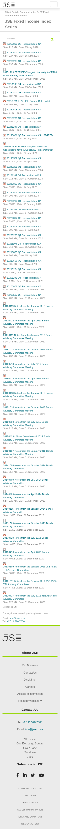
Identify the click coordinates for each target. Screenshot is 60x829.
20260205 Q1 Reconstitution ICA (24, 61)
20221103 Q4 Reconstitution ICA (24, 209)
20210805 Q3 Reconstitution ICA (24, 252)
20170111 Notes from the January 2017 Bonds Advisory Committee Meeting (27, 337)
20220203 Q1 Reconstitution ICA (24, 235)
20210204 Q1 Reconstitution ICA (24, 269)
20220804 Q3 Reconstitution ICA (24, 218)
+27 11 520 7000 (16, 621)
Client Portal (11, 12)
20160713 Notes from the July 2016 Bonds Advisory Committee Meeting (25, 366)
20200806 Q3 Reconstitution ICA (24, 286)
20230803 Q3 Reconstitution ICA (24, 183)
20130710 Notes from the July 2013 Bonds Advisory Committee (25, 539)
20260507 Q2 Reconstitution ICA (24, 52)
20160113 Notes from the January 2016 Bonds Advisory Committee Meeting (27, 395)
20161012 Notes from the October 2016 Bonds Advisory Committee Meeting (28, 351)
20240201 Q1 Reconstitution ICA (24, 166)
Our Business (30, 665)
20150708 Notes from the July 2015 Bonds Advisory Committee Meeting (25, 424)
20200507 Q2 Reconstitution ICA (24, 295)
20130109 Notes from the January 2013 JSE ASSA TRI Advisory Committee (29, 568)
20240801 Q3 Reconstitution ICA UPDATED (30, 135)
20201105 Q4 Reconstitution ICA (24, 277)
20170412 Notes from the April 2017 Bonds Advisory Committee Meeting (26, 322)
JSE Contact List (30, 824)
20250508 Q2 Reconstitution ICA (24, 109)
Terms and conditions (30, 817)
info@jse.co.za (17, 618)
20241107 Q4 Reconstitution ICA (24, 126)
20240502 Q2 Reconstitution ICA (24, 158)
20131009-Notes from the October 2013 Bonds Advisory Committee (28, 525)
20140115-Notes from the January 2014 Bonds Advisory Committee (28, 510)
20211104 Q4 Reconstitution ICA (24, 243)
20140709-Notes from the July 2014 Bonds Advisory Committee (25, 481)
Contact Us (30, 672)
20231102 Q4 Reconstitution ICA (24, 175)
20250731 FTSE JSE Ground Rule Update (29, 101)
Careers (30, 686)
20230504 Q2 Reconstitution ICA (24, 192)
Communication (28, 12)
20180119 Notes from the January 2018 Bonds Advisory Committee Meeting (27, 308)
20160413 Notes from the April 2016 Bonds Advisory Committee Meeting (26, 380)
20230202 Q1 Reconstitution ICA (24, 201)
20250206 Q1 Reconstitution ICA (24, 118)
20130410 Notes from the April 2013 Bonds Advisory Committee (26, 554)
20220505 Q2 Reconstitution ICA (24, 226)
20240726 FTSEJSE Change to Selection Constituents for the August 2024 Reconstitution (28, 148)
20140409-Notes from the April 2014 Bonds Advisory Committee (26, 496)
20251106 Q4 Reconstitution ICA (24, 84)
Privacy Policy (30, 802)
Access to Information (30, 693)
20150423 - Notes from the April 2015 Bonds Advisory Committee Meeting (26, 438)
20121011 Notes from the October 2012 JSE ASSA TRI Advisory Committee (29, 583)
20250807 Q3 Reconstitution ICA (24, 92)
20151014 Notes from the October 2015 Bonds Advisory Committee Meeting (28, 409)
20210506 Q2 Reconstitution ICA (24, 260)
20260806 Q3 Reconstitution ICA (24, 44)
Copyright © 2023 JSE (30, 788)
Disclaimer (30, 679)
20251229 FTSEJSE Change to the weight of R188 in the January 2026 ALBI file (30, 74)
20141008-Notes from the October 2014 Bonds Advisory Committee (28, 467)
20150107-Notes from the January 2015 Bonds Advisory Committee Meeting (28, 453)
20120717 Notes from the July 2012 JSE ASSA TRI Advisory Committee (30, 597)
